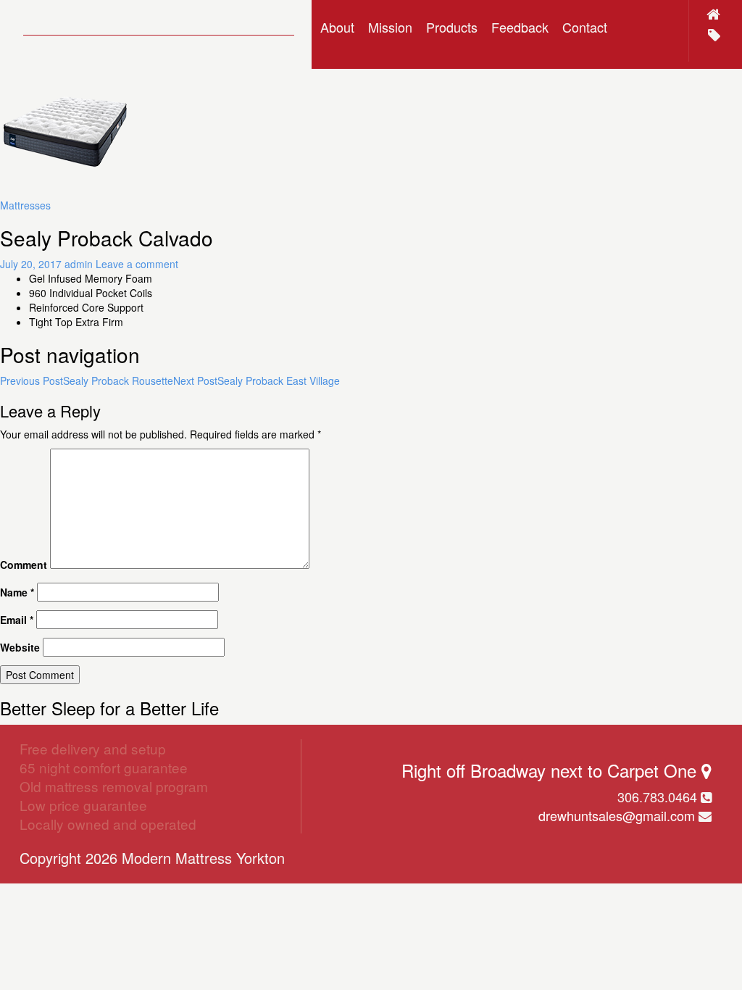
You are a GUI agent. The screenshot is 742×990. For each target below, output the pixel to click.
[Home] (713, 13)
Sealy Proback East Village (256, 380)
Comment (23, 564)
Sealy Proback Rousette (86, 380)
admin (78, 264)
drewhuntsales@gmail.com (616, 815)
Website (20, 647)
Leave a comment (137, 264)
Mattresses (25, 205)
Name (17, 592)
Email (16, 619)
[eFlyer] (714, 34)
